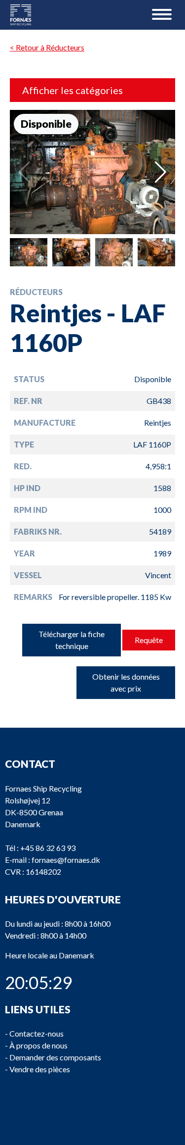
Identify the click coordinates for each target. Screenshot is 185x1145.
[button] (160, 172)
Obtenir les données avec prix (126, 682)
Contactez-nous (36, 1033)
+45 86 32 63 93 (47, 847)
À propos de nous (38, 1045)
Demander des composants (55, 1057)
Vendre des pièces (39, 1069)
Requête (149, 640)
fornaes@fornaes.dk (66, 859)
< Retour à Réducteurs (47, 47)
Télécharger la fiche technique (71, 639)
